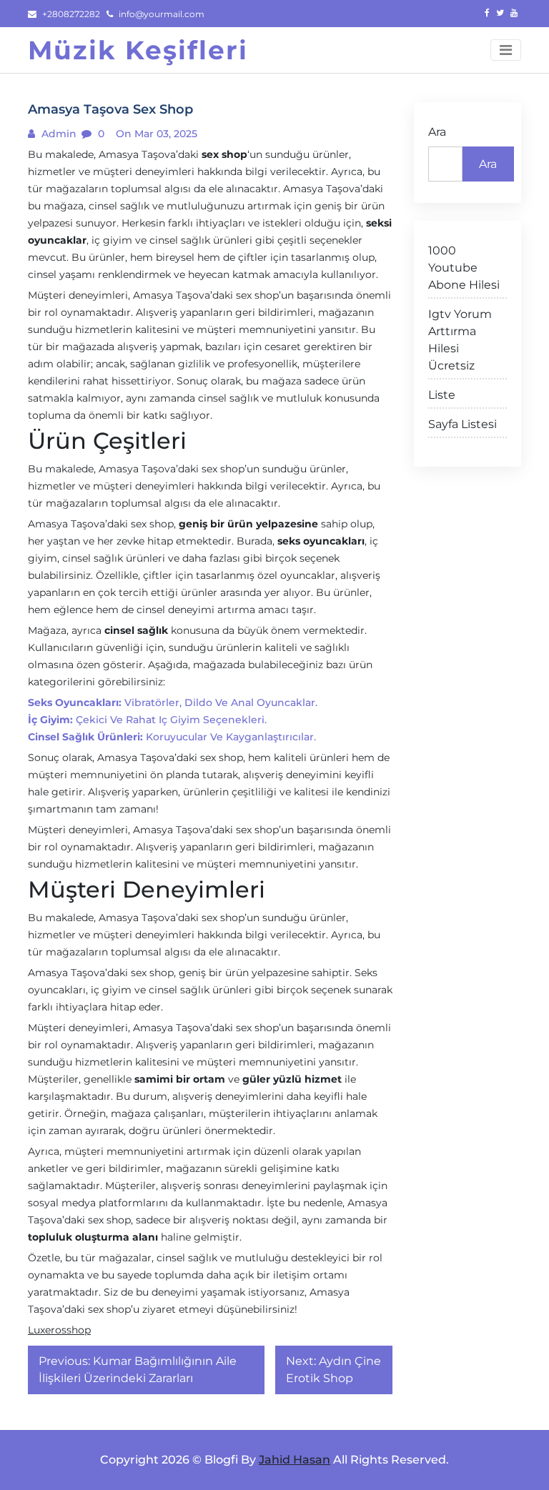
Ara (437, 132)
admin (57, 133)
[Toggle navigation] (505, 50)
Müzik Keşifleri (138, 50)
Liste (441, 395)
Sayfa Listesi (462, 424)
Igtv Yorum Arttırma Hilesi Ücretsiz (460, 339)
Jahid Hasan (294, 1459)
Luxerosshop (59, 1329)
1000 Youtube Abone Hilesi (464, 268)
